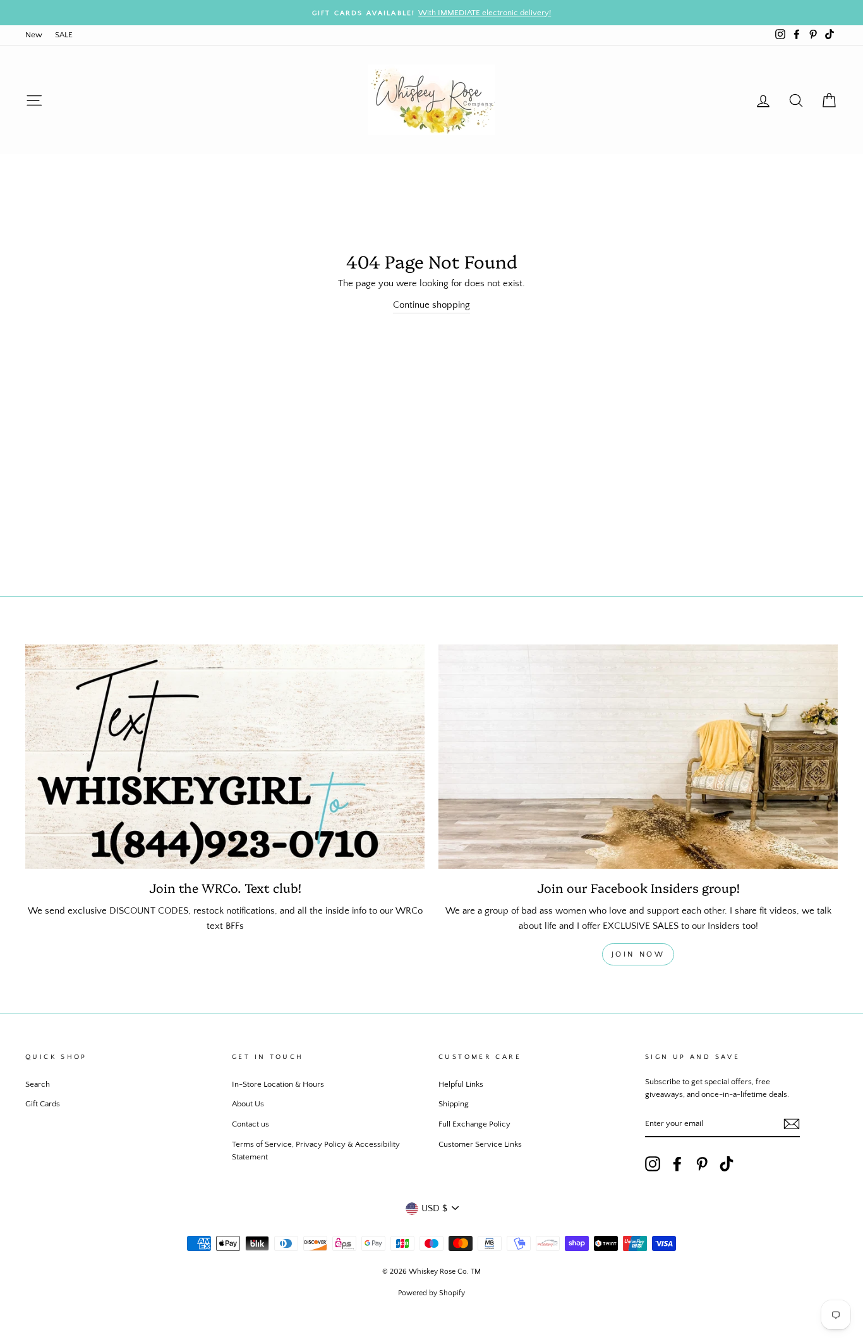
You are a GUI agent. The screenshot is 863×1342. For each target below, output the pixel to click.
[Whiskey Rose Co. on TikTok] (726, 1163)
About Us (248, 1103)
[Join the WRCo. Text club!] (225, 756)
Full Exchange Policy (474, 1124)
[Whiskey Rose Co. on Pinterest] (701, 1163)
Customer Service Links (480, 1144)
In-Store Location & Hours (278, 1084)
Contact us (250, 1124)
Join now (638, 954)
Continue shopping (431, 304)
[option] (431, 12)
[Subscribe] (791, 1124)
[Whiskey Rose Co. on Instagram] (652, 1163)
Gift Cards (42, 1103)
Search (37, 1084)
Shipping (453, 1103)
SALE (64, 34)
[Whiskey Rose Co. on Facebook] (677, 1163)
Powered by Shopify (431, 1293)
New (33, 34)
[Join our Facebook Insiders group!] (638, 756)
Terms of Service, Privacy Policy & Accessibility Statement (316, 1150)
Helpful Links (460, 1084)
